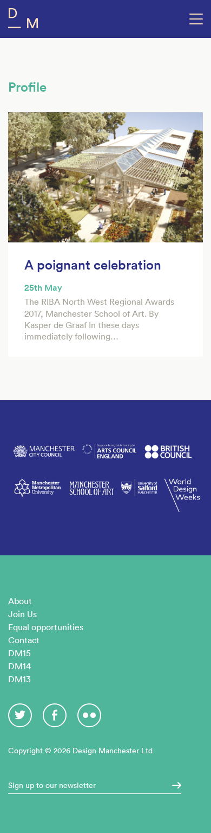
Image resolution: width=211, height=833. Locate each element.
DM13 (19, 679)
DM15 (19, 653)
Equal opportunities (45, 626)
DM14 (19, 666)
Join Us (22, 613)
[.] (173, 785)
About (20, 600)
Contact (23, 640)
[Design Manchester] (23, 20)
